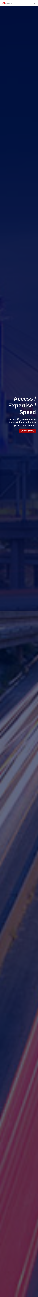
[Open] (34, 3)
